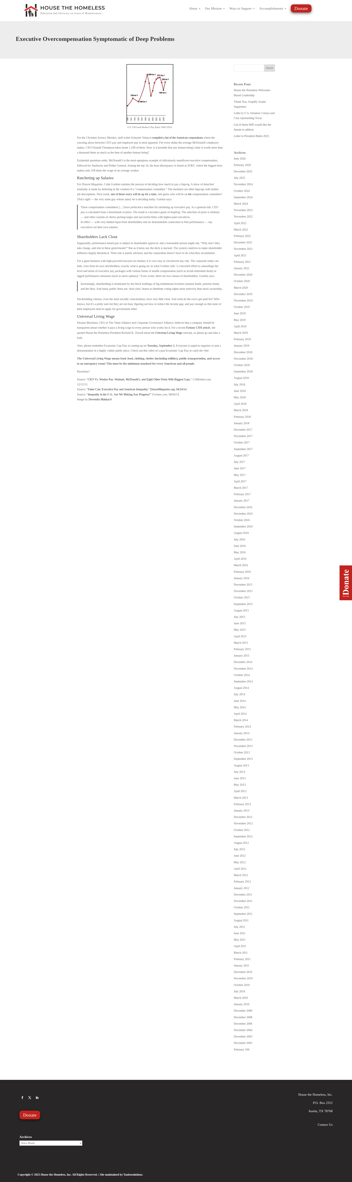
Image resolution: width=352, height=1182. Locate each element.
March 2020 (241, 287)
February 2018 (242, 416)
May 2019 (240, 319)
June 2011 (239, 933)
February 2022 (242, 236)
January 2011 (241, 965)
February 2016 (242, 571)
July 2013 (239, 771)
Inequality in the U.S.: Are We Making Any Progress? (119, 394)
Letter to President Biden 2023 (251, 136)
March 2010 (241, 997)
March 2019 (241, 332)
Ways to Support (240, 8)
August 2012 (241, 842)
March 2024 (241, 203)
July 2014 (239, 694)
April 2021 (240, 255)
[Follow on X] (30, 1098)
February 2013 (242, 804)
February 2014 (242, 726)
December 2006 (243, 1023)
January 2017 (241, 500)
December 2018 (243, 352)
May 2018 (240, 397)
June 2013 (240, 778)
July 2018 (239, 384)
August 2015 (241, 610)
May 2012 (240, 862)
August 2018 (241, 377)
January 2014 (241, 733)
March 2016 (241, 565)
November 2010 (243, 978)
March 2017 (241, 487)
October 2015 (242, 597)
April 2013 (240, 791)
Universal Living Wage (168, 332)
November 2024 (243, 184)
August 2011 (241, 920)
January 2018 (241, 423)
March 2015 (241, 642)
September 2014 (243, 681)
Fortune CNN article (198, 327)
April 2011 (240, 946)
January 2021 (241, 268)
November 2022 (243, 216)
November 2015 (243, 591)
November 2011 (243, 901)
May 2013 (240, 784)
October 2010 (242, 984)
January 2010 (241, 1004)
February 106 (241, 1049)
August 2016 (241, 532)
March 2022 (241, 229)
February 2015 (242, 649)
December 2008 (243, 1017)
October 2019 (242, 306)
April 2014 (240, 713)
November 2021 (243, 248)
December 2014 (243, 662)
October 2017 (242, 442)
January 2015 (241, 655)
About (193, 8)
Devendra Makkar (99, 399)
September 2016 (243, 526)
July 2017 (239, 461)
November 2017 (243, 436)
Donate (301, 8)
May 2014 (240, 707)
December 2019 (243, 294)
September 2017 (243, 449)
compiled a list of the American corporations (177, 137)
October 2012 (242, 830)
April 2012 (240, 868)
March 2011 (241, 952)
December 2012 (243, 817)
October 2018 (242, 365)
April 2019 (240, 326)
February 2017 (242, 494)
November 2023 (243, 210)
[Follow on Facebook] (22, 1098)
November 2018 (243, 358)
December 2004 (243, 1030)
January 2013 (241, 810)
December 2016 (243, 507)
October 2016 (242, 520)
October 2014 (242, 675)
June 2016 (240, 545)
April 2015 (240, 636)
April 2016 (240, 558)
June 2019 (240, 313)
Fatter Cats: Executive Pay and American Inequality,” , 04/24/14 (137, 389)
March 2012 (241, 875)
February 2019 (242, 339)
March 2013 (241, 797)
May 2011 (239, 939)
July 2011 (239, 926)
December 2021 (243, 242)
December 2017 (243, 429)
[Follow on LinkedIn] (37, 1098)
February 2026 (242, 165)
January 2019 (241, 345)
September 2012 (243, 836)
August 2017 (241, 455)
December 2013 (243, 739)
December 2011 (243, 894)
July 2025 (239, 177)
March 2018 (241, 410)
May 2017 (240, 474)
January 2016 (241, 578)
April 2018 (240, 403)
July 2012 (239, 849)
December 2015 (243, 584)
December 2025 (243, 171)
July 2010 (239, 991)
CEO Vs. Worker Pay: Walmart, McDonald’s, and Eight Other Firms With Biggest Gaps (139, 379)
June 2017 (240, 468)
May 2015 (240, 629)
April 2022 (240, 223)
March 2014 (241, 720)
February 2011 (242, 959)
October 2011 (242, 907)
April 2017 (240, 481)
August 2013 (241, 765)
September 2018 (243, 371)
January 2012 (241, 888)
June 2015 (240, 623)
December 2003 (243, 1036)
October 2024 (242, 190)
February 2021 (242, 261)
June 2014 (240, 700)
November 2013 (243, 746)
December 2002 (243, 1042)
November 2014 (243, 668)
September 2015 (243, 604)
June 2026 (240, 158)
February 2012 (242, 881)
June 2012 (240, 855)
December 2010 (243, 971)
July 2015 (239, 616)
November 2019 (243, 300)
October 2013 (242, 752)
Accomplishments (271, 8)
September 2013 (243, 758)
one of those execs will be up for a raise (133, 194)
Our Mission (213, 8)
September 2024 (243, 197)
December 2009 (243, 1010)
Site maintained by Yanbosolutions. (121, 1174)
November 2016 (243, 513)
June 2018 (240, 390)
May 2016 (240, 552)
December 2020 (243, 274)
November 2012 (243, 823)
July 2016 (239, 539)
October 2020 (242, 281)
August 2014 (241, 687)
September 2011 (243, 913)
